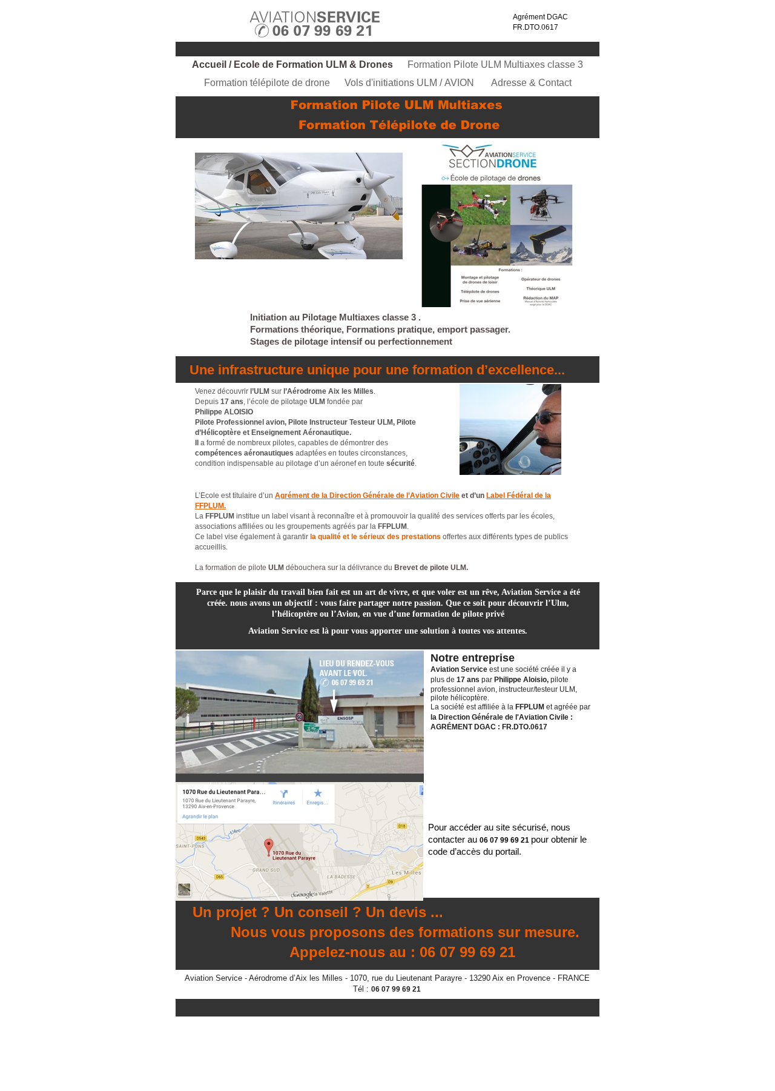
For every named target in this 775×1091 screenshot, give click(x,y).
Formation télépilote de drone (268, 83)
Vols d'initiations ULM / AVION (412, 83)
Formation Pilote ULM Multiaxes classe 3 (495, 64)
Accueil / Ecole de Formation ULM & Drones (293, 64)
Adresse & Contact (531, 83)
